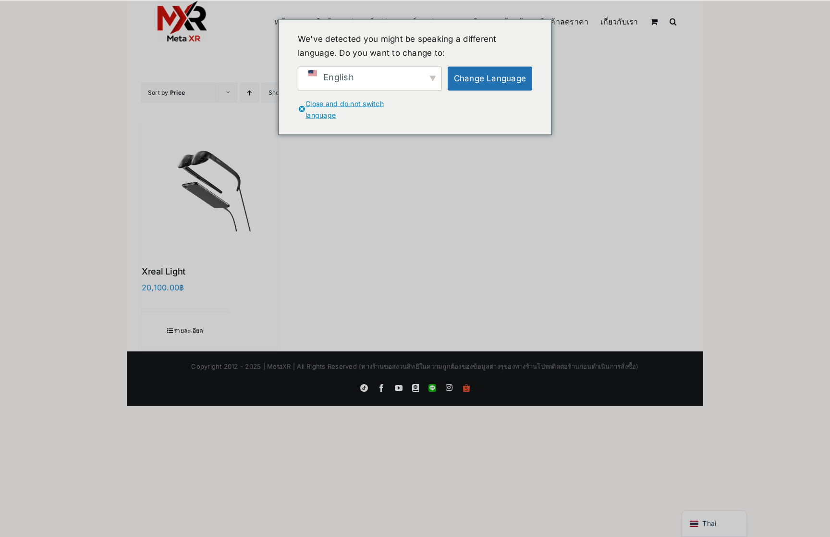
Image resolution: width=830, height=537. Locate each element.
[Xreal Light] (209, 187)
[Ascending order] (249, 92)
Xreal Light (163, 271)
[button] (673, 20)
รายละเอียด (188, 330)
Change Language (490, 78)
